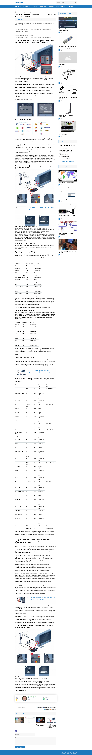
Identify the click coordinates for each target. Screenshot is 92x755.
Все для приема (28, 724)
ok (63, 753)
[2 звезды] (16, 707)
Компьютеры (43, 6)
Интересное (70, 6)
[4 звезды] (18, 707)
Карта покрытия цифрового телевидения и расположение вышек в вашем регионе (51, 726)
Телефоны (34, 6)
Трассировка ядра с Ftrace (65, 199)
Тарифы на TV (26, 6)
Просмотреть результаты (68, 161)
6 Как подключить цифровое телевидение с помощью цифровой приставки (33, 37)
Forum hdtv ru (62, 64)
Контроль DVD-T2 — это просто (66, 182)
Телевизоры (18, 6)
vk (76, 753)
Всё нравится (63, 148)
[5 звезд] (19, 707)
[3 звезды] (17, 707)
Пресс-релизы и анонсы (19, 724)
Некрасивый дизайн (65, 156)
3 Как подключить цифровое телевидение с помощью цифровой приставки (33, 29)
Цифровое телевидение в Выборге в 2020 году (40, 725)
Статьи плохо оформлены (66, 150)
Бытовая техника (60, 6)
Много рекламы (64, 154)
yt (65, 753)
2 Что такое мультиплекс (21, 27)
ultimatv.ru (19, 2)
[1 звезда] (15, 707)
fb (68, 753)
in (74, 753)
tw (71, 753)
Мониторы (51, 6)
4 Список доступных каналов (22, 31)
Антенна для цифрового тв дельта (67, 81)
